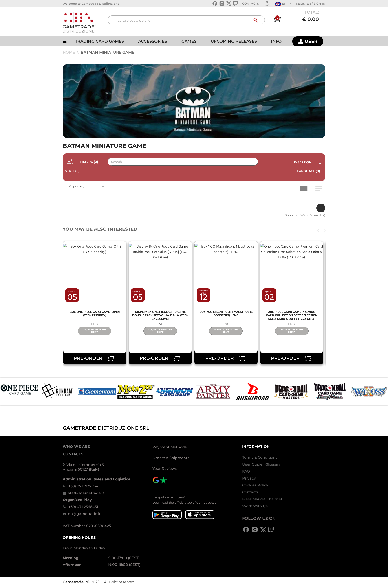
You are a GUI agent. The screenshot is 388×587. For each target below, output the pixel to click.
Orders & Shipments (170, 458)
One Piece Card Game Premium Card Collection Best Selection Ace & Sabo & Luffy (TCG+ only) (291, 315)
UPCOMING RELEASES (234, 41)
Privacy (249, 478)
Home (69, 52)
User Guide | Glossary (261, 464)
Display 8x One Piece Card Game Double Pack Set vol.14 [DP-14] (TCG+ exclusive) (160, 315)
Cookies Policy (255, 485)
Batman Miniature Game (107, 52)
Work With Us (255, 506)
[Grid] (305, 189)
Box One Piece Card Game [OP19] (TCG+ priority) (95, 313)
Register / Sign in (310, 3)
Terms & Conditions (259, 457)
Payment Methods (169, 447)
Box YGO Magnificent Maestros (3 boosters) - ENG (226, 313)
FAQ (246, 471)
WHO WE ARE (76, 447)
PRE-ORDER (90, 358)
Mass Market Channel (262, 499)
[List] (319, 189)
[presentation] (318, 231)
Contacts (250, 492)
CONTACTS (250, 3)
